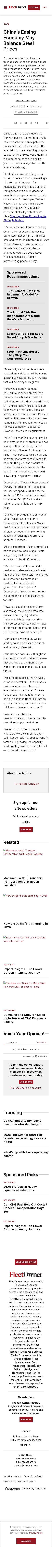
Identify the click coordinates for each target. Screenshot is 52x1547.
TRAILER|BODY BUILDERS (26, 1466)
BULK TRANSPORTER (26, 1462)
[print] (47, 123)
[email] (36, 123)
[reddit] (31, 123)
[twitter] (26, 123)
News (6, 24)
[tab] (11, 1042)
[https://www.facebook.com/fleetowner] (21, 1444)
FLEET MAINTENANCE (26, 1458)
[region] (26, 1050)
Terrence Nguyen (26, 100)
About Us (7, 1476)
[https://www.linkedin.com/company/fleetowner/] (25, 1444)
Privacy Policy (9, 1481)
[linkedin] (20, 123)
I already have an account (26, 1087)
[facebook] (15, 123)
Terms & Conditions (27, 1481)
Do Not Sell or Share (33, 1476)
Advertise (17, 1476)
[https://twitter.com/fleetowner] (29, 1444)
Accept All (26, 1541)
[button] (5, 7)
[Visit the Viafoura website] (41, 1056)
